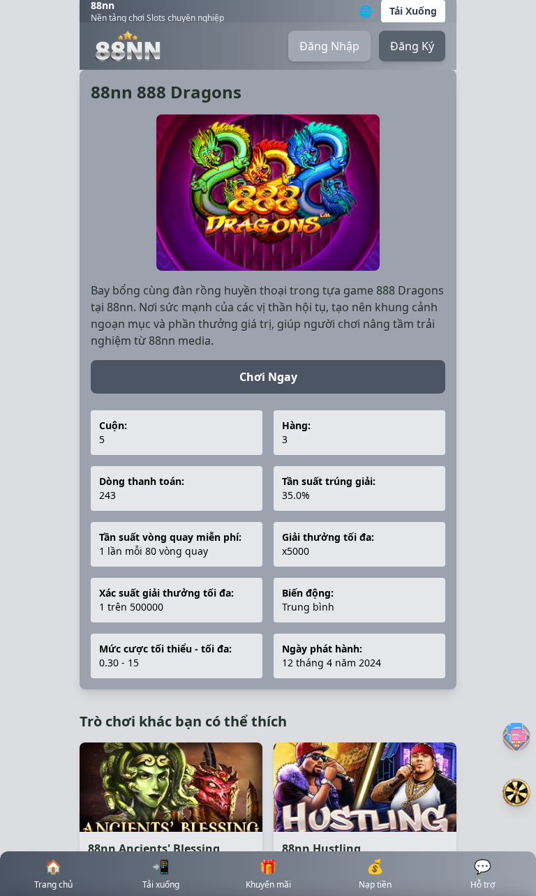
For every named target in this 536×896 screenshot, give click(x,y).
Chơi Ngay (268, 376)
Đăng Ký (412, 46)
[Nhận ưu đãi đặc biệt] (516, 793)
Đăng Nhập (329, 46)
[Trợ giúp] (516, 736)
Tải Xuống (413, 10)
